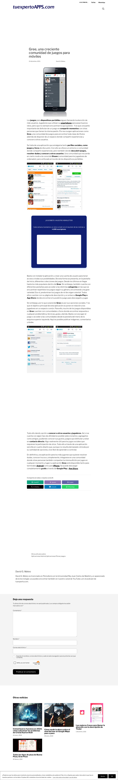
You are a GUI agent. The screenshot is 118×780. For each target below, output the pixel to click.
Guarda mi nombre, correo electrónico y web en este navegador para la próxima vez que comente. (46, 656)
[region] (59, 775)
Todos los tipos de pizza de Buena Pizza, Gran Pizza (27, 755)
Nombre (16, 639)
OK (112, 776)
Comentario (17, 610)
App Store (73, 468)
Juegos (63, 556)
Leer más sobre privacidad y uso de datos (65, 777)
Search (103, 9)
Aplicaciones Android (38, 556)
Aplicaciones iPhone (53, 556)
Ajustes (103, 776)
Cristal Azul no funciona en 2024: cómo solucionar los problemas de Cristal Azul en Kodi (27, 730)
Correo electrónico (20, 647)
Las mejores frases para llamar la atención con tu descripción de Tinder (90, 727)
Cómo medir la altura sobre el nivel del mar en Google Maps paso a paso (57, 731)
